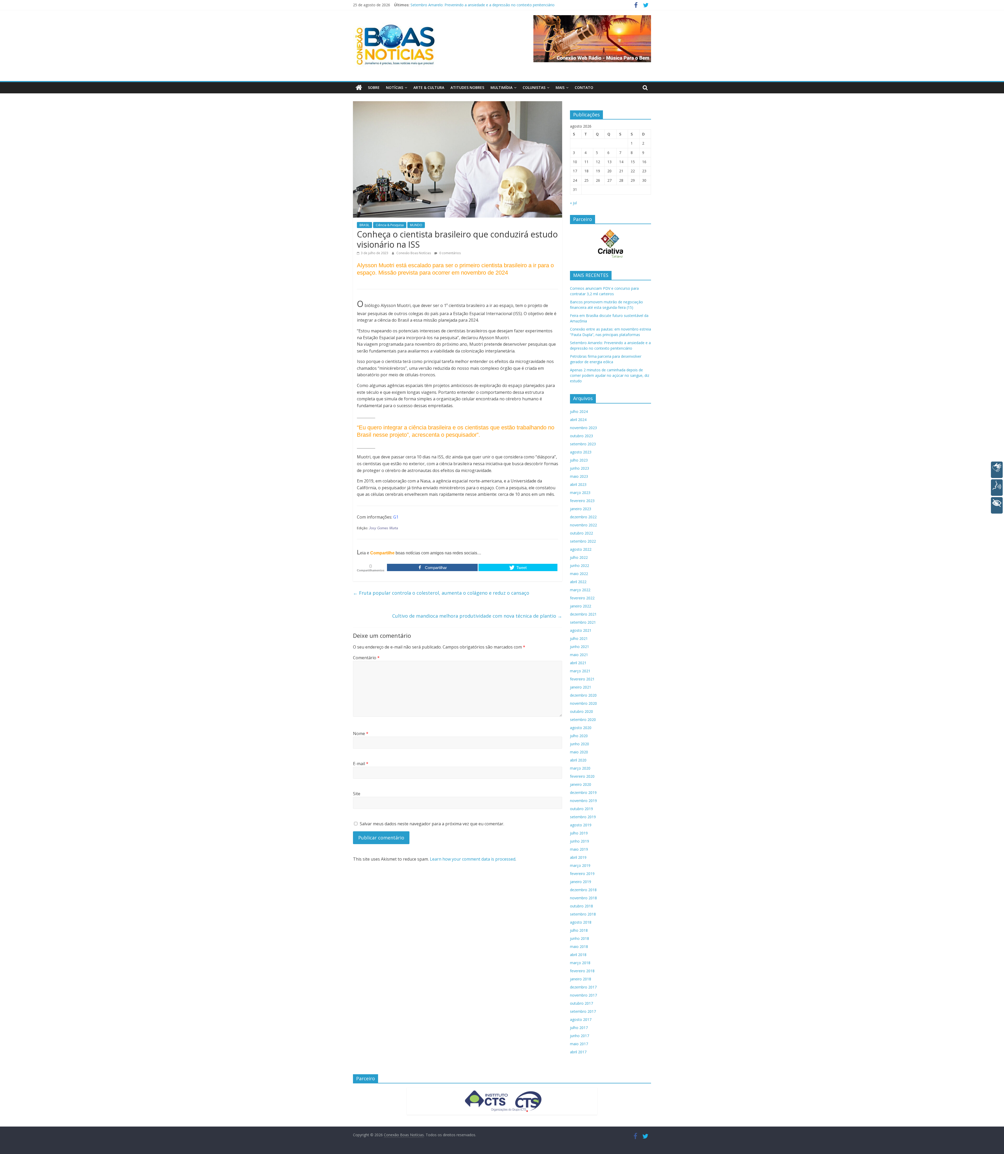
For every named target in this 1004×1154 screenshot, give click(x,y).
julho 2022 (579, 557)
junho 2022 (579, 565)
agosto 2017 (580, 1019)
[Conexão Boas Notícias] (359, 87)
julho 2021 (579, 638)
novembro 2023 (583, 427)
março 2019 (580, 865)
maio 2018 (579, 946)
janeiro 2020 (580, 784)
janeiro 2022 (580, 606)
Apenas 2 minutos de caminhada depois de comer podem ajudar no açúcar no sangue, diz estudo (609, 375)
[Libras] (997, 470)
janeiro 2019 (580, 881)
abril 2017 (578, 1051)
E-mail (360, 763)
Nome (360, 733)
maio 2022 (579, 573)
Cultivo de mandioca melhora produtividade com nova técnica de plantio (477, 616)
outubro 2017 (581, 1003)
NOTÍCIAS (394, 87)
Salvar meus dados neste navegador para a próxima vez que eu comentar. (432, 824)
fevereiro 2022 (582, 597)
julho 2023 (579, 460)
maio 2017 (579, 1043)
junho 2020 (579, 743)
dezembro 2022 (583, 516)
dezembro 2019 (583, 792)
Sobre (374, 87)
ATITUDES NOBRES (467, 87)
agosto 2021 (580, 630)
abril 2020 (578, 760)
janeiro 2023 (580, 508)
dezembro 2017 (583, 987)
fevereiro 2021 (582, 679)
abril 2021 (578, 662)
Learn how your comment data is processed (472, 859)
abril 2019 (578, 857)
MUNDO (416, 225)
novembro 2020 (583, 703)
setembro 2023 (583, 443)
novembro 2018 (583, 897)
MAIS (560, 87)
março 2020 (580, 768)
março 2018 (580, 962)
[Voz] (997, 487)
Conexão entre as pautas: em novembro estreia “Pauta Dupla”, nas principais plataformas (486, 4)
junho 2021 (579, 646)
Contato (584, 87)
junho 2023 (579, 468)
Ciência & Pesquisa (390, 225)
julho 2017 (579, 1027)
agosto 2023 (580, 452)
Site (356, 794)
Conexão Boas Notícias (414, 253)
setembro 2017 (583, 1011)
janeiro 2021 (580, 687)
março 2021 (580, 670)
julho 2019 (579, 833)
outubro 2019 (581, 808)
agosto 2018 (580, 922)
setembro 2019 (583, 816)
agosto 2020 (580, 727)
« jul (573, 202)
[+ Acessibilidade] (997, 505)
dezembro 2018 (583, 889)
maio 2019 (579, 849)
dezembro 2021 (583, 614)
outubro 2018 (581, 905)
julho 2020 (579, 735)
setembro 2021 (583, 622)
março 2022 (580, 589)
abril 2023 (578, 484)
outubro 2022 (581, 533)
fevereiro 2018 (582, 970)
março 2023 (580, 492)
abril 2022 (578, 581)
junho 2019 (579, 841)
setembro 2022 (583, 541)
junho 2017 (579, 1035)
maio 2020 (579, 751)
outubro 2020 (581, 711)
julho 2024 (579, 411)
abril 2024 (578, 419)
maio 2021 (579, 654)
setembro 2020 (583, 719)
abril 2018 (578, 954)
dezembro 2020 (583, 695)
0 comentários (449, 253)
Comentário (366, 658)
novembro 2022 (583, 524)
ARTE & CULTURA (428, 87)
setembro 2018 (583, 914)
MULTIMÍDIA (501, 87)
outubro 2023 (581, 435)
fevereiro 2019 (582, 873)
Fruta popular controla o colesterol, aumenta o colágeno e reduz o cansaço (441, 593)
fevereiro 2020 (582, 776)
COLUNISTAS (534, 87)
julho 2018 (579, 930)
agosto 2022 (580, 549)
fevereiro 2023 (582, 500)
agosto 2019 (580, 824)
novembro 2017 (583, 995)
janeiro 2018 (580, 978)
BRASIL (364, 225)
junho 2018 (579, 938)
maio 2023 (579, 476)
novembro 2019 (583, 800)
